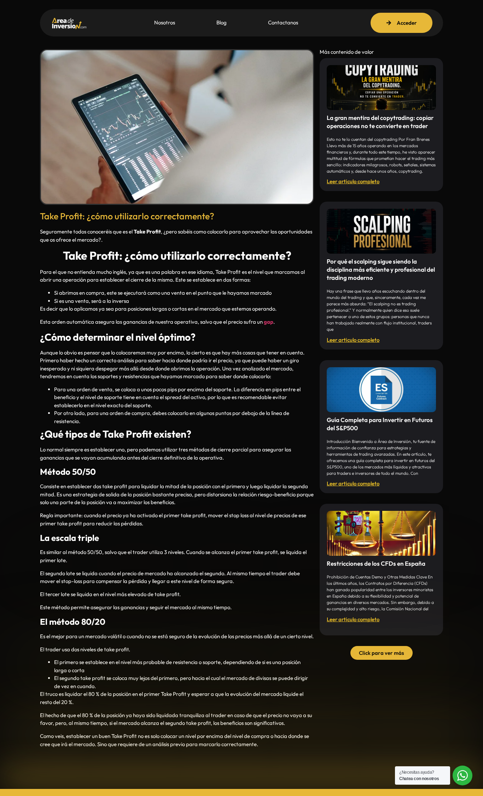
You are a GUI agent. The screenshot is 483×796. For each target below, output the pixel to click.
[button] (381, 653)
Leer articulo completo (353, 181)
